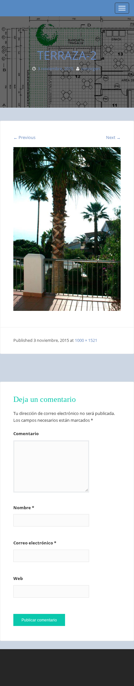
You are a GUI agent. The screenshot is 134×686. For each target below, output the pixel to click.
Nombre (23, 508)
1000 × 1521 (86, 340)
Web (18, 578)
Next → (113, 137)
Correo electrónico (34, 543)
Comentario (26, 433)
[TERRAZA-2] (67, 229)
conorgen (90, 68)
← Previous (24, 137)
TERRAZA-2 (67, 55)
